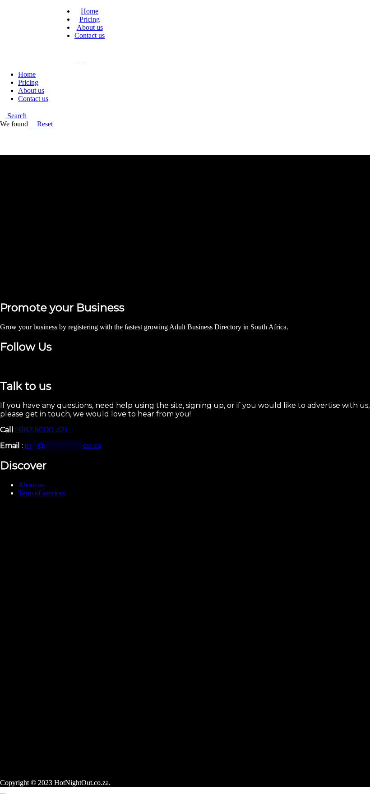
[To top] (2, 791)
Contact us (89, 35)
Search (16, 116)
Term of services (41, 493)
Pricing (89, 19)
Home (89, 11)
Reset (44, 124)
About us (90, 27)
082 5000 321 (43, 429)
